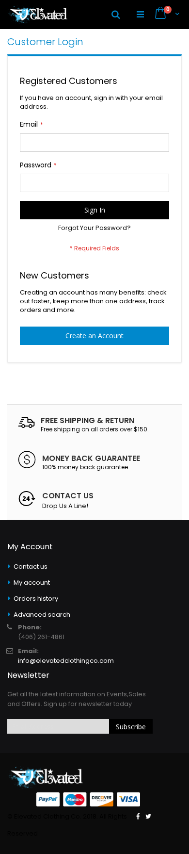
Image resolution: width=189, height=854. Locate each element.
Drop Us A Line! (65, 505)
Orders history (36, 598)
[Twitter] (148, 816)
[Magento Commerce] (37, 14)
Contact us (30, 566)
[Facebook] (138, 816)
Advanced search (42, 614)
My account (32, 582)
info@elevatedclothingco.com (66, 660)
